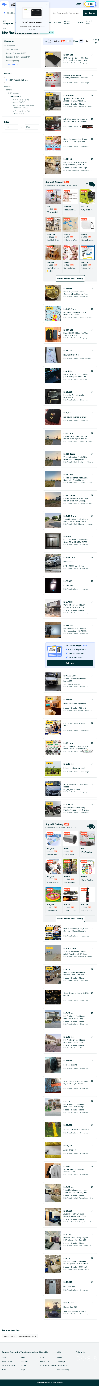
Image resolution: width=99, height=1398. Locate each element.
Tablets (80, 22)
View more (10, 64)
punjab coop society (27, 1336)
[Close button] (46, 4)
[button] (58, 41)
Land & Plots (89, 22)
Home (4, 28)
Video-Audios (67, 22)
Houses (57, 22)
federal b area (9, 1336)
